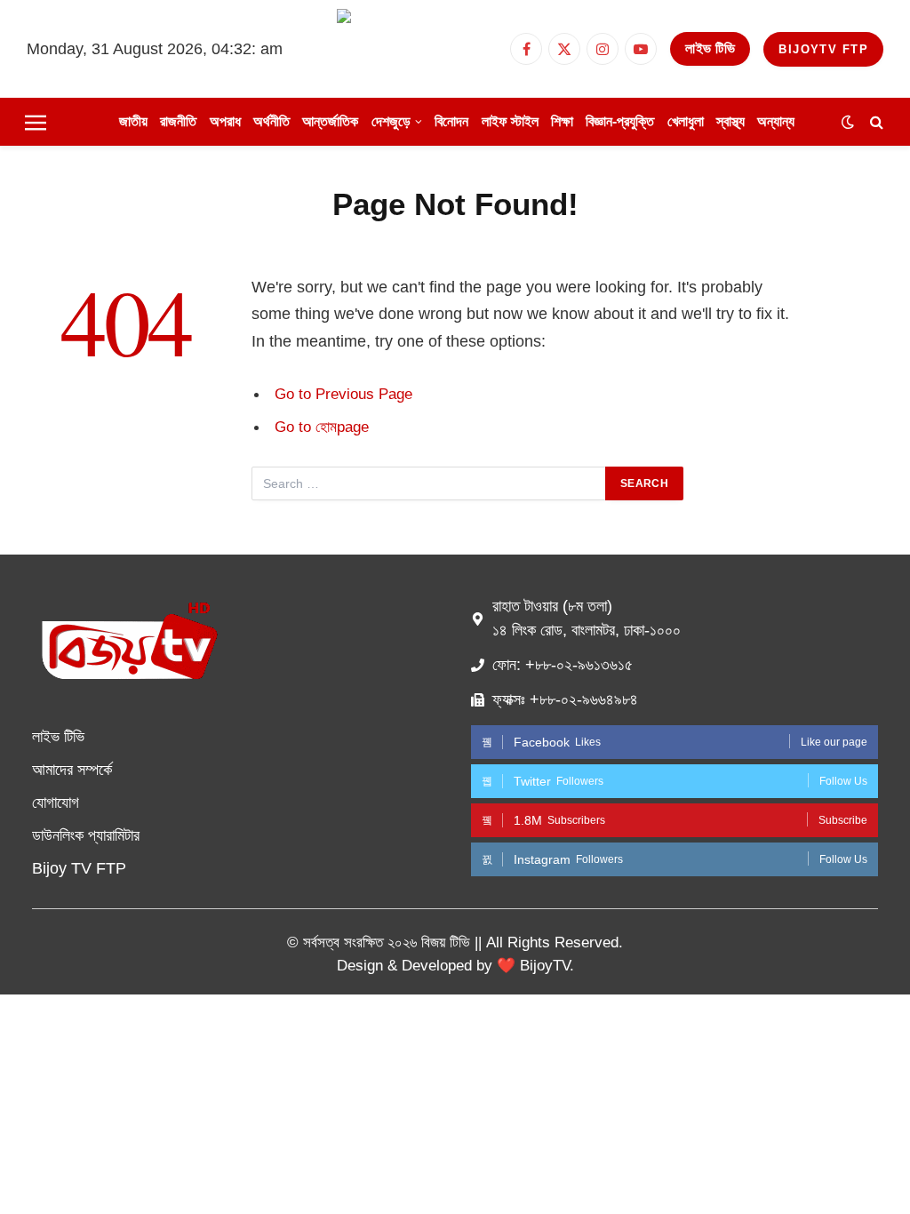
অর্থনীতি (271, 121)
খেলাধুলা (685, 121)
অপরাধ (225, 121)
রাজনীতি (178, 121)
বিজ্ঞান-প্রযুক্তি (620, 121)
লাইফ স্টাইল (510, 121)
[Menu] (35, 122)
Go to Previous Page (343, 394)
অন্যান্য (775, 121)
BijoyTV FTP (823, 49)
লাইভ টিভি (710, 48)
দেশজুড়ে (391, 121)
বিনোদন (451, 121)
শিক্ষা (562, 121)
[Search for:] (429, 483)
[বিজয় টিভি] (417, 49)
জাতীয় (133, 121)
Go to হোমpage (322, 427)
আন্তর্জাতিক (330, 121)
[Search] (874, 122)
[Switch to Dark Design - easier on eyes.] (847, 122)
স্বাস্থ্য (730, 121)
